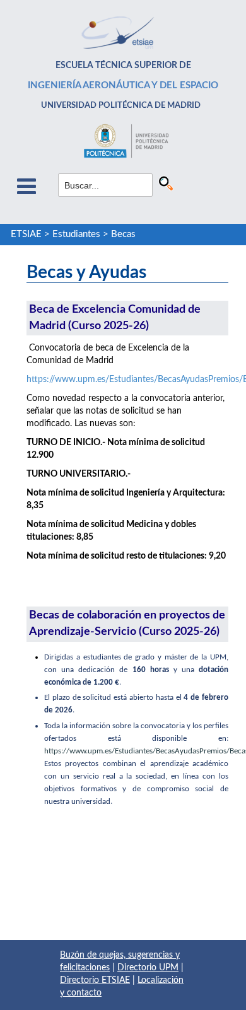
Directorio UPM (148, 967)
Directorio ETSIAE (95, 980)
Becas (123, 234)
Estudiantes (76, 234)
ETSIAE (26, 234)
